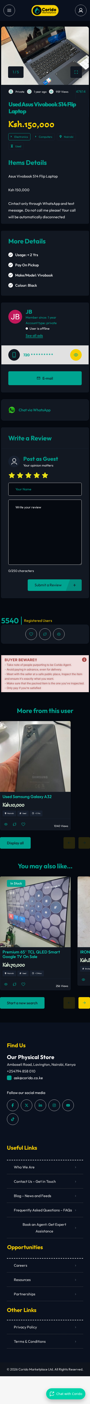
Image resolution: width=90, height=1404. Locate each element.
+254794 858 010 (21, 1071)
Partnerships (24, 1294)
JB (29, 311)
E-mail (47, 378)
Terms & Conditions (30, 1341)
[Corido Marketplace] (45, 10)
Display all (15, 843)
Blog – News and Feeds (32, 1195)
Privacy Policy (25, 1327)
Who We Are (24, 1167)
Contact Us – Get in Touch (35, 1181)
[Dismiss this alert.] (84, 660)
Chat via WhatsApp (35, 410)
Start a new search (22, 1003)
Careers (20, 1265)
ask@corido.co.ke (28, 1077)
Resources (22, 1279)
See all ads (34, 335)
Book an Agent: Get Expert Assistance (44, 1227)
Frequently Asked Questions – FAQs (43, 1210)
